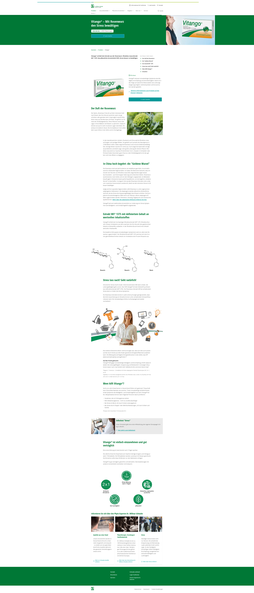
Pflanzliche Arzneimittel (118, 10)
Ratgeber (130, 10)
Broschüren (113, 575)
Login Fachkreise (134, 575)
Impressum (146, 589)
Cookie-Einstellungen (157, 589)
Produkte (93, 10)
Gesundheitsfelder (104, 10)
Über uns (138, 10)
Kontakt (112, 572)
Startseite (93, 50)
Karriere (146, 10)
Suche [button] (161, 11)
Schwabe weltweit (135, 572)
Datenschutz (137, 589)
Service (93, 13)
